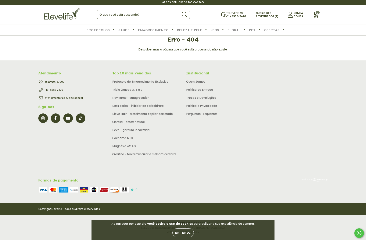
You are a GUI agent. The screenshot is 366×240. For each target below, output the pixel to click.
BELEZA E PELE (189, 30)
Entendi (183, 232)
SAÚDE (124, 30)
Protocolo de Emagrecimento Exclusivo (140, 82)
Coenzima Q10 (122, 138)
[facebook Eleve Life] (55, 118)
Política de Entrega (199, 90)
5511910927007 (54, 81)
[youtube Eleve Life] (68, 118)
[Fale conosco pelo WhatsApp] (359, 233)
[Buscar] (184, 15)
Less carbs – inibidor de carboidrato (138, 106)
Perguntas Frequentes (201, 114)
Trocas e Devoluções (201, 98)
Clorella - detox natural (128, 122)
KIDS (215, 30)
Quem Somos (195, 82)
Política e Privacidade (201, 106)
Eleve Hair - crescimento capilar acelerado (142, 114)
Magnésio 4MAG (124, 146)
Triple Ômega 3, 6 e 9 (127, 90)
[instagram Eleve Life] (43, 118)
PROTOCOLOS (98, 30)
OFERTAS (272, 30)
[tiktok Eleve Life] (80, 118)
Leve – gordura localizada (131, 130)
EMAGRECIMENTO (153, 30)
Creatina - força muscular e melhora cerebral (144, 154)
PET (252, 30)
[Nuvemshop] (314, 181)
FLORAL (234, 30)
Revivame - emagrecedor (130, 98)
